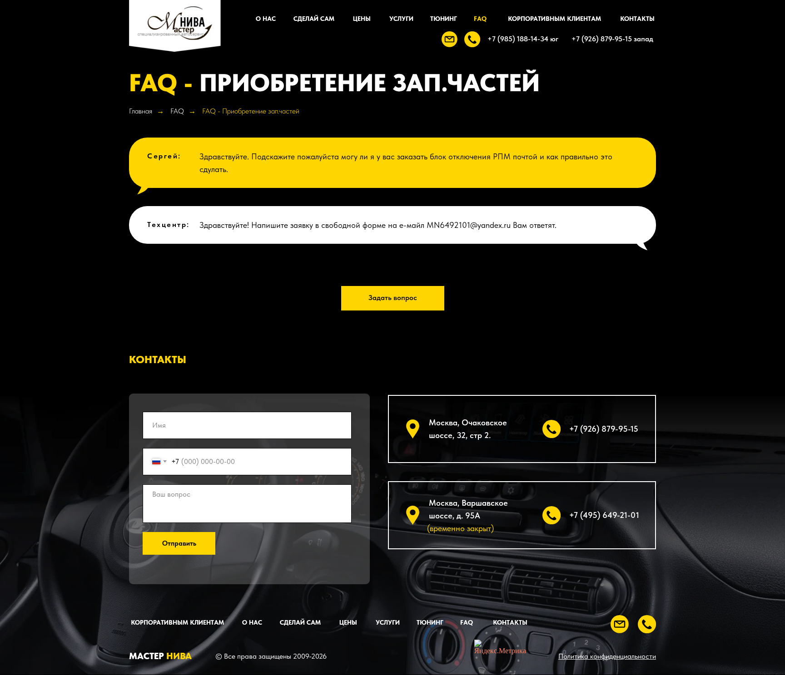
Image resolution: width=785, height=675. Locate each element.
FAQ (177, 111)
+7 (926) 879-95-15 (603, 429)
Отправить (179, 543)
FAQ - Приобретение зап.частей (250, 111)
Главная (140, 111)
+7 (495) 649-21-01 (604, 515)
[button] (449, 39)
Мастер (160, 655)
